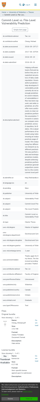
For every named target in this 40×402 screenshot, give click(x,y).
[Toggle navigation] (35, 5)
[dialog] (20, 392)
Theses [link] (31, 12)
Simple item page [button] (20, 30)
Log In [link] (27, 5)
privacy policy (27, 391)
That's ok (29, 399)
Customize (4, 394)
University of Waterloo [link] (17, 12)
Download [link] (36, 323)
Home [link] (4, 12)
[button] (4, 4)
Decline (10, 399)
